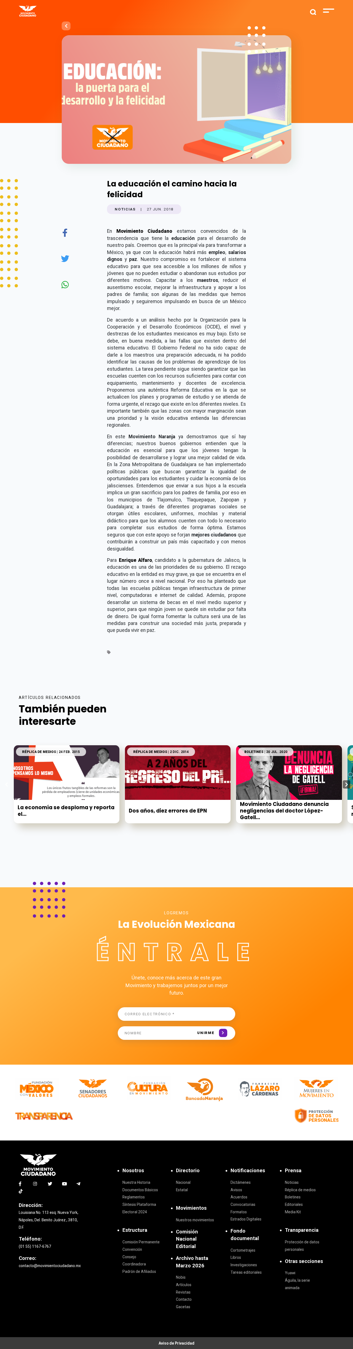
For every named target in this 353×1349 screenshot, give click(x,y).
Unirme (205, 1033)
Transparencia (302, 1230)
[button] (346, 784)
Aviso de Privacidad (176, 1343)
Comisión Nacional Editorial (187, 1239)
